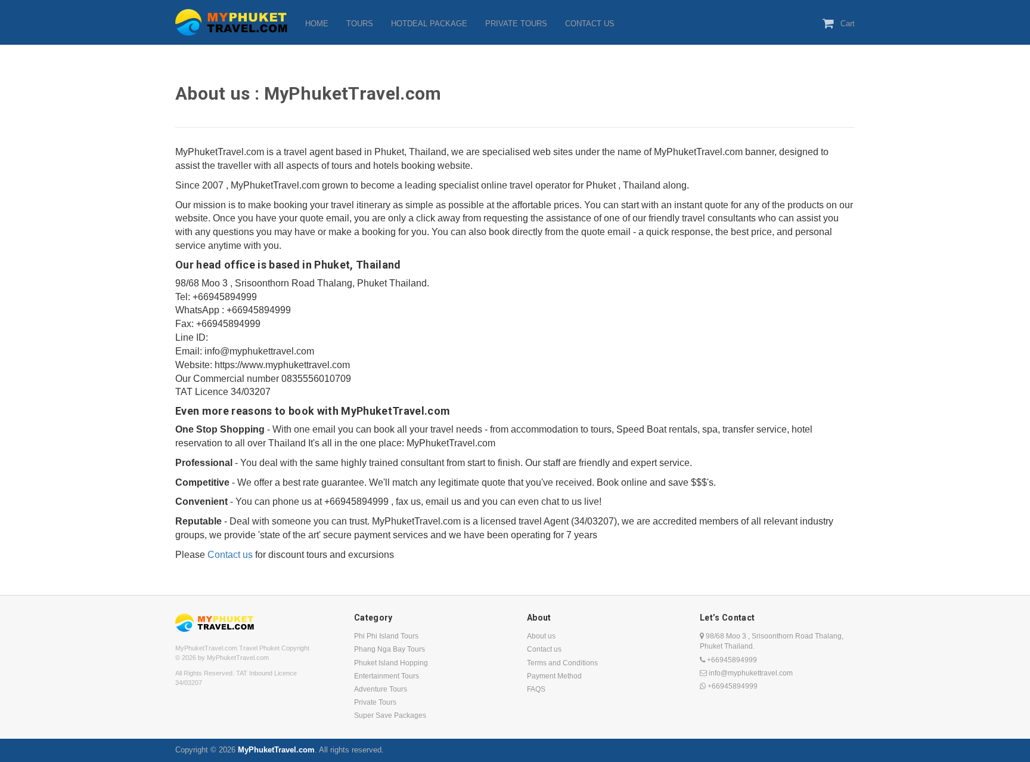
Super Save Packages (390, 715)
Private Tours (375, 702)
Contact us (230, 555)
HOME (316, 23)
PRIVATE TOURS (516, 23)
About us (541, 636)
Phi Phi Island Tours (386, 636)
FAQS (536, 689)
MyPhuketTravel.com (276, 749)
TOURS (359, 23)
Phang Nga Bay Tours (389, 649)
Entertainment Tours (386, 676)
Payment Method (554, 676)
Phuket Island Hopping (391, 663)
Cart (847, 23)
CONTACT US (590, 23)
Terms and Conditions (562, 663)
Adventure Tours (380, 689)
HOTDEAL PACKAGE (429, 23)
